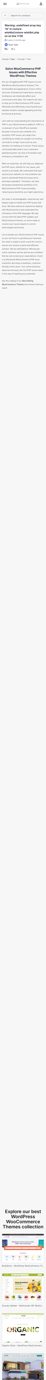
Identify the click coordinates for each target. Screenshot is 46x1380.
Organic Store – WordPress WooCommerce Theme (23, 1345)
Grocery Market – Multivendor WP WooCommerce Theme (23, 1305)
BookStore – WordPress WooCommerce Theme (23, 1266)
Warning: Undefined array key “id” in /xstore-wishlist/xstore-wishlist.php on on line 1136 (23, 31)
